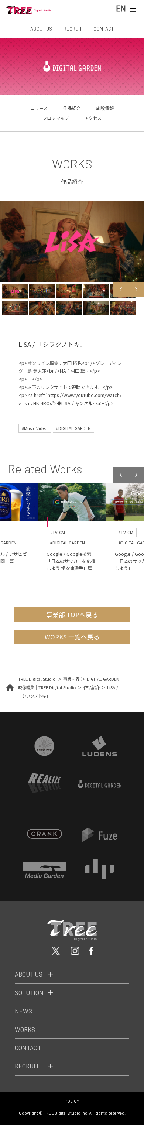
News (23, 1011)
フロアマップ (55, 118)
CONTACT (103, 28)
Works (25, 1029)
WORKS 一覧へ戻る (72, 636)
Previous (121, 289)
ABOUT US (41, 28)
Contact (28, 1047)
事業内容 (71, 679)
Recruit (27, 1066)
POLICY (72, 1101)
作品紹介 (72, 108)
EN (121, 8)
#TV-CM (57, 532)
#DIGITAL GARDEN (73, 428)
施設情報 (105, 108)
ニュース (39, 108)
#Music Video (35, 428)
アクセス (93, 118)
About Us (28, 974)
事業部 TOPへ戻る (72, 614)
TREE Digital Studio (37, 679)
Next (136, 289)
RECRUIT (73, 28)
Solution (29, 992)
